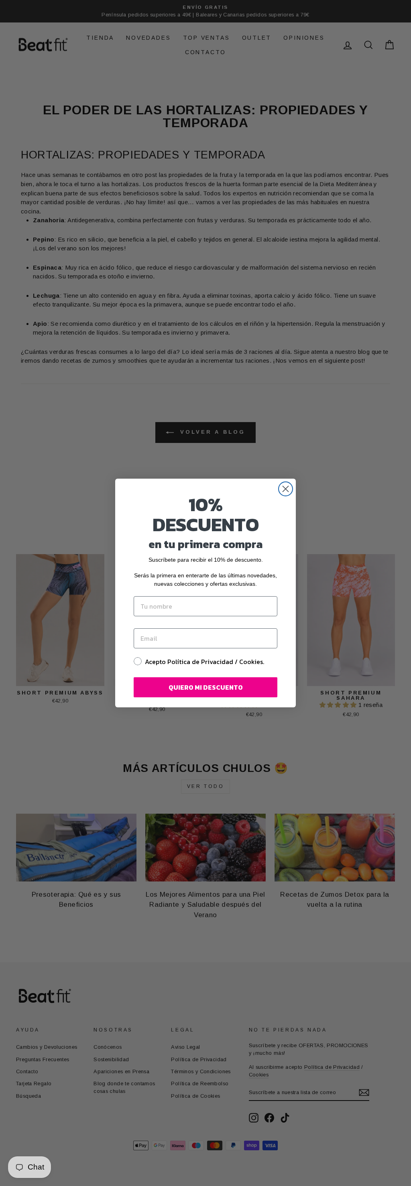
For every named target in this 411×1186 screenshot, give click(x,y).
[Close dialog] (286, 489)
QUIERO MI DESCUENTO (206, 687)
